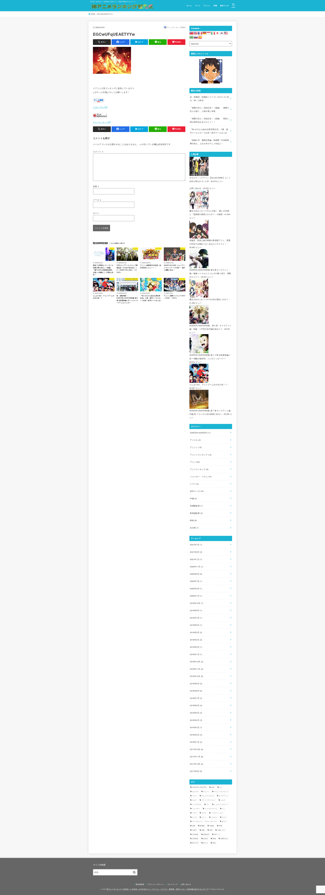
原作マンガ (224, 5)
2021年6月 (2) (196, 552)
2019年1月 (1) (196, 654)
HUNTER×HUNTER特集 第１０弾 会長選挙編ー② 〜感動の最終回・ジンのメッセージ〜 (210, 357)
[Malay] (226, 32)
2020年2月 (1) (196, 588)
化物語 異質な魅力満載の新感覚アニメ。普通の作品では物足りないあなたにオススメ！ (209, 242)
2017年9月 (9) (196, 771)
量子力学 (195, 843)
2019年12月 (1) (196, 603)
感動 (203, 830)
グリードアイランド (209, 800)
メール (97, 199)
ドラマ (194, 483)
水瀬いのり (221, 830)
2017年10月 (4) (196, 764)
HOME (93, 14)
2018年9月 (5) (196, 683)
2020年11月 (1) (196, 566)
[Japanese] (217, 32)
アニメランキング (100, 122)
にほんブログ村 (100, 107)
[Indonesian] (209, 32)
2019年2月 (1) (196, 647)
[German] (204, 32)
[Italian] (213, 32)
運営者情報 (140, 884)
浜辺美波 (195, 834)
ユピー (224, 817)
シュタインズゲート (221, 804)
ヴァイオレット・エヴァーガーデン (204, 821)
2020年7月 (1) (196, 581)
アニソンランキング (201, 454)
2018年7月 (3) (196, 698)
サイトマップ (172, 884)
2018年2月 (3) (196, 734)
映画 (193, 520)
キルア (194, 800)
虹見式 (205, 838)
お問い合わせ (195, 188)
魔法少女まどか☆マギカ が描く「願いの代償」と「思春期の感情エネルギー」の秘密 (210, 212)
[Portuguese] (191, 36)
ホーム (189, 5)
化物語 (211, 826)
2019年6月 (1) (196, 625)
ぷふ (220, 787)
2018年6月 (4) (196, 705)
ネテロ (204, 813)
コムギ (222, 800)
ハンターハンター (217, 813)
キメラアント (223, 796)
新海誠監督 (196, 513)
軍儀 (214, 838)
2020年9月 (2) (196, 574)
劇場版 (202, 826)
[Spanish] (200, 36)
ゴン (207, 804)
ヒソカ (194, 817)
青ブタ (205, 843)
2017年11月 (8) (196, 756)
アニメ (197, 5)
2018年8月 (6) (196, 690)
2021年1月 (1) (196, 559)
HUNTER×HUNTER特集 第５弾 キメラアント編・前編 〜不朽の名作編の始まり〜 (210, 327)
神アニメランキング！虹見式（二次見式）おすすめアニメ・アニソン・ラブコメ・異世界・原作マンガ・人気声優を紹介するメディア (157, 889)
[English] (196, 32)
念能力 (194, 830)
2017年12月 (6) (196, 749)
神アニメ (217, 834)
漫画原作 (206, 834)
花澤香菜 (195, 838)
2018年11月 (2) (196, 669)
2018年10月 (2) (196, 676)
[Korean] (222, 32)
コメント (98, 151)
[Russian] (196, 36)
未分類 (194, 527)
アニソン (206, 5)
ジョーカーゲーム (211, 808)
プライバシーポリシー (155, 884)
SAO (213, 787)
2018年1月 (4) (196, 742)
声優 (215, 5)
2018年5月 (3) (196, 712)
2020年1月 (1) (196, 595)
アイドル (195, 440)
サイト (96, 213)
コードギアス (197, 804)
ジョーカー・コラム (201, 476)
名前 (96, 186)
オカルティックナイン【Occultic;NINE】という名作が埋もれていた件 (209, 179)
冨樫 (193, 826)
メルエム (214, 817)
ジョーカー (196, 808)
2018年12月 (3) (196, 661)
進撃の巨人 (224, 838)
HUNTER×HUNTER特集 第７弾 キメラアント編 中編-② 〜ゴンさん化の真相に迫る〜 (210, 412)
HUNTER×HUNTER (200, 432)
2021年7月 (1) (196, 544)
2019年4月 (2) (196, 639)
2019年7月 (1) (196, 617)
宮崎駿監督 (196, 505)
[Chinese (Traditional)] (191, 32)
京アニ (224, 821)
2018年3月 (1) (196, 727)
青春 (214, 843)
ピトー (204, 817)
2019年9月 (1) (196, 610)
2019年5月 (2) (196, 632)
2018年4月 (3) (196, 720)
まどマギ (195, 791)
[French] (200, 32)
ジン (223, 808)
